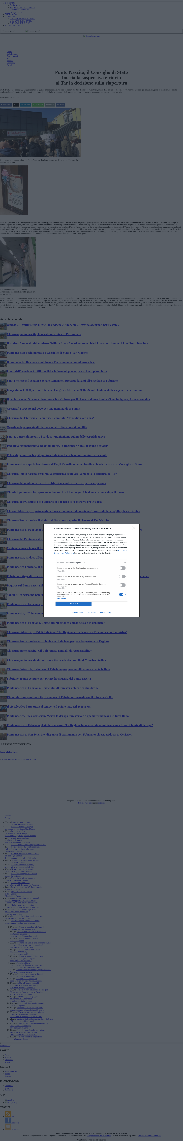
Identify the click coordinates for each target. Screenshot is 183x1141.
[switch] (122, 568)
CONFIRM (73, 604)
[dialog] (91, 570)
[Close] (134, 528)
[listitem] (91, 562)
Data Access (91, 612)
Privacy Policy (105, 612)
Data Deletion (77, 612)
